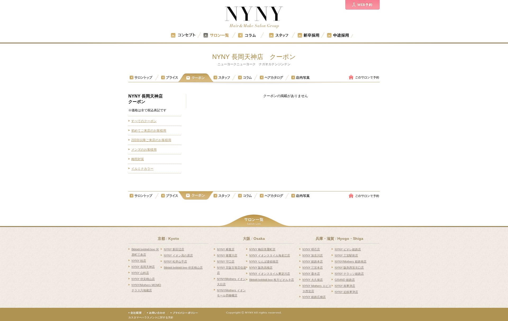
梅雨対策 (137, 159)
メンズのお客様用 (144, 150)
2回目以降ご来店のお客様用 (151, 140)
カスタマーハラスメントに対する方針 (150, 317)
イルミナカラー (142, 169)
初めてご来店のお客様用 (148, 130)
